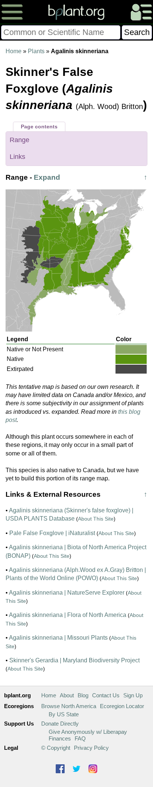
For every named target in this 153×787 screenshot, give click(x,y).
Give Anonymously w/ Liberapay (88, 732)
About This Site (96, 519)
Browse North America (68, 706)
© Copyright (55, 748)
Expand (47, 177)
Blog (83, 695)
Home (14, 51)
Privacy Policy (91, 748)
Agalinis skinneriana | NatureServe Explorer (66, 592)
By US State (64, 714)
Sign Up (133, 695)
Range (19, 140)
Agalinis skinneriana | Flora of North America (67, 615)
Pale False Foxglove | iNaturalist (52, 533)
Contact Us (106, 695)
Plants (36, 51)
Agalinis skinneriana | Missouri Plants (58, 637)
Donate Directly (60, 723)
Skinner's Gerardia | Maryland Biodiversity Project (74, 660)
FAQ (80, 738)
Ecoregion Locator (122, 706)
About (67, 695)
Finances (60, 738)
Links (17, 156)
